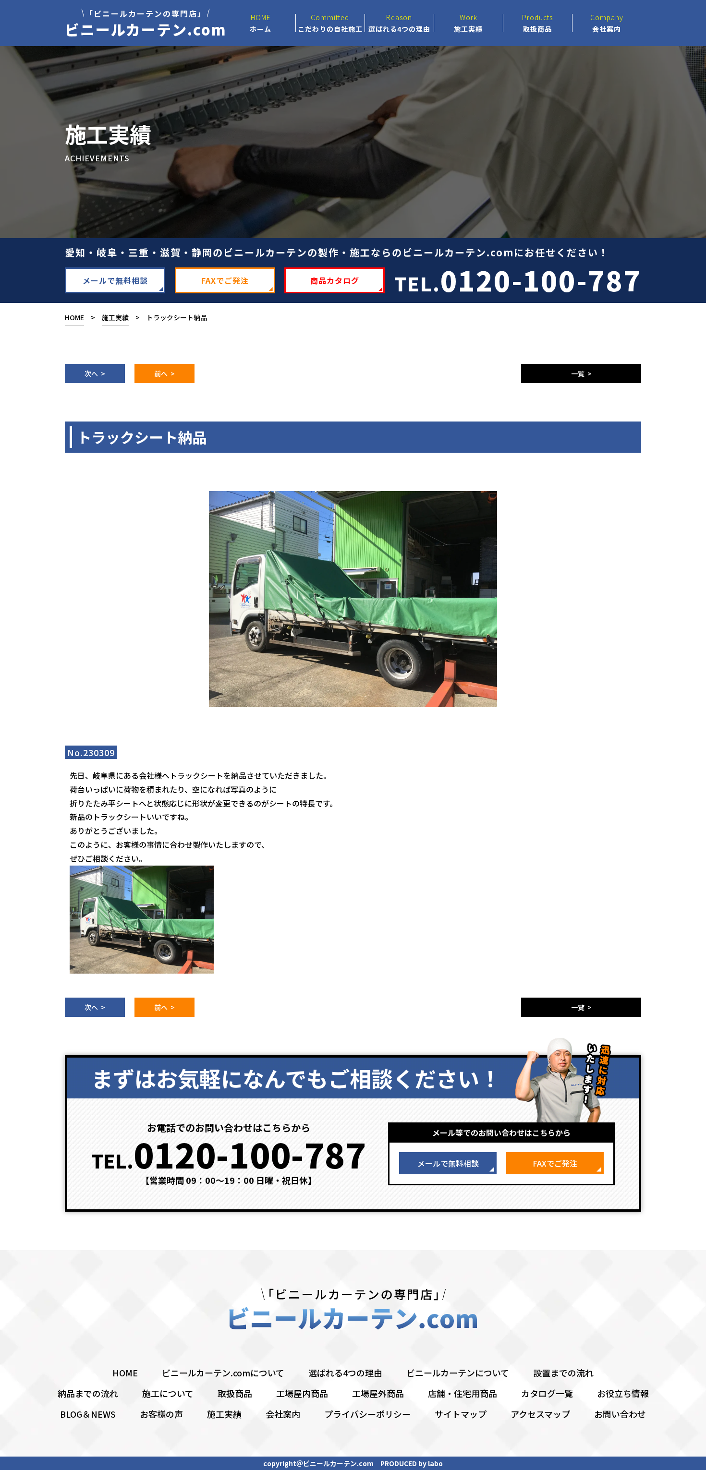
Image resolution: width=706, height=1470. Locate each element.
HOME (74, 317)
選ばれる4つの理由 (345, 1372)
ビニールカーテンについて (457, 1372)
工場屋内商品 (302, 1393)
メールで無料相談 (115, 280)
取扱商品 (235, 1393)
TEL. (517, 279)
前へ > (164, 373)
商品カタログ (334, 280)
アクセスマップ (540, 1414)
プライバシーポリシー (367, 1414)
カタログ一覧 (547, 1393)
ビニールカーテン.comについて (223, 1372)
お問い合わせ (620, 1414)
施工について (168, 1393)
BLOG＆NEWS (88, 1414)
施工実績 (115, 317)
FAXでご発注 (225, 280)
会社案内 (283, 1414)
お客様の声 (161, 1414)
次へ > (95, 373)
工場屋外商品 (378, 1393)
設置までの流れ (563, 1372)
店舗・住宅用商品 (462, 1393)
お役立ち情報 (623, 1393)
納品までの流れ (88, 1393)
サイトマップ (461, 1414)
